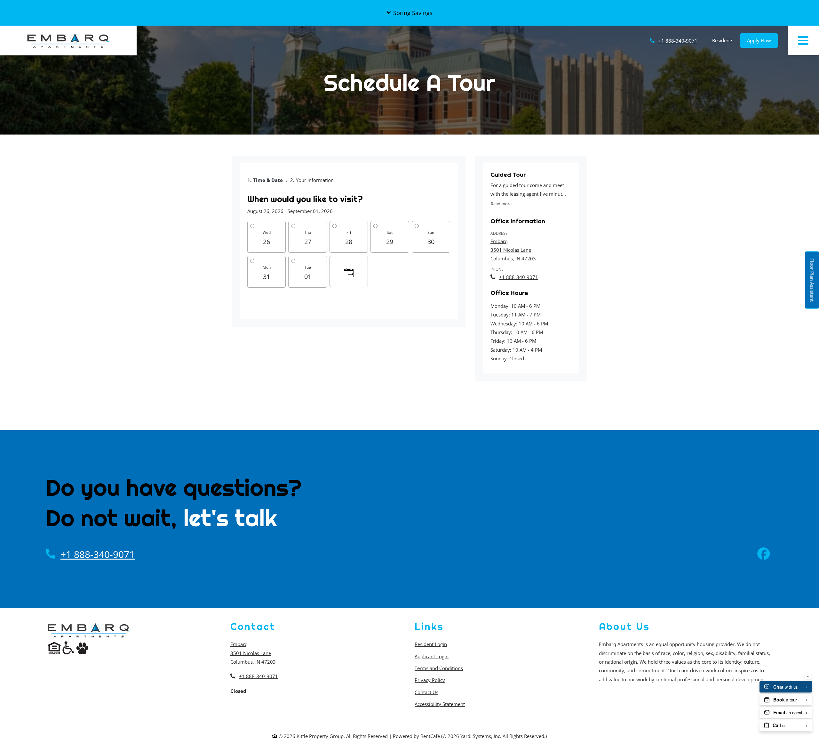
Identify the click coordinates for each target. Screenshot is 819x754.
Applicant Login (432, 656)
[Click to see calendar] (349, 271)
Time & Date (268, 180)
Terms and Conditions (439, 668)
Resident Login (431, 644)
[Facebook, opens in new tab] (763, 554)
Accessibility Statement (440, 704)
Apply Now (762, 40)
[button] (409, 13)
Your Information (315, 180)
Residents (726, 40)
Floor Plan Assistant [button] (812, 283)
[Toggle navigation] (803, 40)
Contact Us (426, 692)
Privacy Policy (430, 679)
